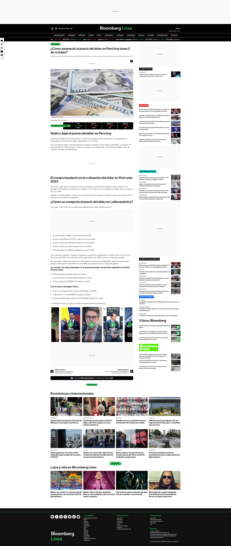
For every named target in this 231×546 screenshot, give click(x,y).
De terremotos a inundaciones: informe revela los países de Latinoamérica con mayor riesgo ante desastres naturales (153, 356)
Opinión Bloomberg (146, 297)
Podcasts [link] (150, 35)
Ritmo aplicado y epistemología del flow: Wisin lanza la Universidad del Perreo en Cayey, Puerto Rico (162, 494)
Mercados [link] (82, 35)
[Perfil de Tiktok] (74, 517)
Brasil (85, 519)
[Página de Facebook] (52, 517)
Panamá (86, 532)
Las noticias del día (91, 384)
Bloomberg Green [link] (162, 35)
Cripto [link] (99, 35)
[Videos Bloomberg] (159, 321)
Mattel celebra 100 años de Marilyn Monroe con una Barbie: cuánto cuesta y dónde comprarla (99, 494)
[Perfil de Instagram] (65, 517)
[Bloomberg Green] (159, 347)
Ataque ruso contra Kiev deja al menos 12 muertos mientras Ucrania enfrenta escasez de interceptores (98, 455)
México (86, 521)
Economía (119, 518)
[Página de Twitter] (56, 517)
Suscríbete (153, 518)
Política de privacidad (155, 519)
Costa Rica (87, 535)
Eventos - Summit (154, 531)
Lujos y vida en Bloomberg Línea (74, 467)
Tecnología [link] (120, 35)
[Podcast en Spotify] (78, 517)
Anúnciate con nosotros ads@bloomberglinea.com (163, 534)
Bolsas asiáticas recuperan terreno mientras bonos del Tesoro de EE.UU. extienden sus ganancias (130, 455)
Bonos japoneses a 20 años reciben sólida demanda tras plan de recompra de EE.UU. (66, 455)
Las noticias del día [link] (59, 35)
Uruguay (86, 534)
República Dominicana (90, 538)
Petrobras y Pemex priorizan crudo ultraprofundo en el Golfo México (64, 372)
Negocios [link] (141, 35)
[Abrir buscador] (56, 28)
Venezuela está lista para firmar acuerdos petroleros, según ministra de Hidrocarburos (164, 455)
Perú (85, 529)
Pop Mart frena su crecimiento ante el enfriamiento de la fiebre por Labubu (131, 421)
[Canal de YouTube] (61, 517)
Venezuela (86, 526)
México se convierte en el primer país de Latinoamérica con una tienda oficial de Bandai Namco (66, 494)
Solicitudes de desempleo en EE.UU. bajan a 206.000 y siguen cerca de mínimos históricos (97, 422)
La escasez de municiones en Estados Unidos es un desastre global (158, 315)
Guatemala (86, 540)
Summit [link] (91, 35)
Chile (85, 527)
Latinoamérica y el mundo (90, 518)
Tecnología (153, 522)
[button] (131, 61)
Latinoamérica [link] (109, 35)
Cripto (118, 524)
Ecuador (86, 530)
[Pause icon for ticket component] (52, 39)
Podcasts (119, 527)
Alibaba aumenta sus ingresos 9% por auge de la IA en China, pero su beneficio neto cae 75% (164, 422)
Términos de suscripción (156, 521)
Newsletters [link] (71, 35)
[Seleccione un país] (71, 28)
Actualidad (120, 522)
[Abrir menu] (52, 28)
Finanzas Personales (122, 526)
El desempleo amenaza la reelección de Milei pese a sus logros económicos (66, 421)
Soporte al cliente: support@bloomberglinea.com (163, 536)
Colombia (86, 524)
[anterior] (52, 371)
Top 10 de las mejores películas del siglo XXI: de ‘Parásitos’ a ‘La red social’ (131, 493)
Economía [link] (174, 35)
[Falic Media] (169, 31)
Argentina (86, 522)
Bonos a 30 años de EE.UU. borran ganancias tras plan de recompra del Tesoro (117, 372)
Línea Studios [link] (130, 35)
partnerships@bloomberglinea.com (159, 532)
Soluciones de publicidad (156, 537)
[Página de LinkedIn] (69, 517)
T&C (151, 524)
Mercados (55, 44)
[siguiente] (131, 371)
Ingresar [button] (178, 28)
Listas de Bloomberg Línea (124, 529)
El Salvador (87, 537)
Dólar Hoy (119, 521)
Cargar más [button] (115, 463)
